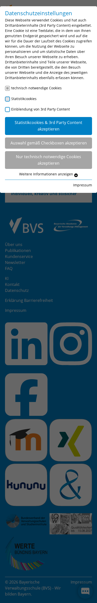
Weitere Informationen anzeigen (46, 174)
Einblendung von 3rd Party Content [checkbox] (40, 109)
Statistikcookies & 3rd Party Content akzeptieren (48, 126)
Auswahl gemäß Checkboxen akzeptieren (48, 143)
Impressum (82, 185)
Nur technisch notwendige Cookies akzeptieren (48, 160)
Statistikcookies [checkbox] (24, 98)
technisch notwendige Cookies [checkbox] (36, 88)
